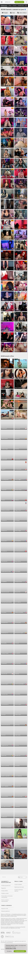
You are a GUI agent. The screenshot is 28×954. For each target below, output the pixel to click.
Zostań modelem (18, 884)
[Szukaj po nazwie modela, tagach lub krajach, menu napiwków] (26, 5)
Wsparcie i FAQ (4, 908)
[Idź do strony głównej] (8, 2)
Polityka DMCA (4, 890)
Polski (21, 877)
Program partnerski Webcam (18, 890)
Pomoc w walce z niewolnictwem (5, 900)
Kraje (13, 12)
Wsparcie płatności (5, 911)
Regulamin (3, 888)
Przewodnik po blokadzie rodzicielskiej (6, 896)
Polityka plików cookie (11, 948)
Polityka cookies (5, 893)
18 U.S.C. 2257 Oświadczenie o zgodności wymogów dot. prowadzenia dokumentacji (13, 942)
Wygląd (6, 12)
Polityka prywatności (5, 885)
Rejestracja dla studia (19, 887)
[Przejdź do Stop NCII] (9, 937)
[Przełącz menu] (1, 2)
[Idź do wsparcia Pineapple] (2, 936)
